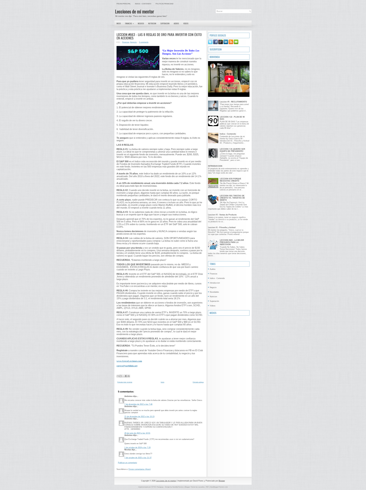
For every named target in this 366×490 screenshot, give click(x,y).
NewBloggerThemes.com (219, 487)
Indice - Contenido (143, 4)
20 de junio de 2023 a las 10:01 (137, 433)
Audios (176, 23)
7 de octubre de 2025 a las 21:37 (138, 458)
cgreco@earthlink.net (127, 366)
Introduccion (215, 283)
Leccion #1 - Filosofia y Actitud (221, 227)
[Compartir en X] (123, 376)
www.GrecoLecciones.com (129, 361)
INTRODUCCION (215, 166)
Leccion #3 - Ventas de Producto (222, 215)
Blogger (222, 481)
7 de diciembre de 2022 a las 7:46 (138, 404)
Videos (185, 23)
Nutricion (152, 23)
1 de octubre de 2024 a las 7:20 (137, 447)
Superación (214, 301)
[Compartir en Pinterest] (128, 376)
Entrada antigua (198, 382)
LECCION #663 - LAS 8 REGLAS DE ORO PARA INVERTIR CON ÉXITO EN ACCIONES (159, 36)
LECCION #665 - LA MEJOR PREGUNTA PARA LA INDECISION (232, 242)
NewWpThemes (178, 487)
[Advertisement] (216, 334)
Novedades (214, 292)
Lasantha (201, 487)
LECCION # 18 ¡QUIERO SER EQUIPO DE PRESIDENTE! (232, 150)
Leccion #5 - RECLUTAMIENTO (233, 102)
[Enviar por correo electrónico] (117, 376)
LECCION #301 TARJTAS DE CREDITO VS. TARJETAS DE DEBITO (232, 198)
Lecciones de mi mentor (134, 11)
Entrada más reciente (124, 382)
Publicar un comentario (127, 463)
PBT (207, 487)
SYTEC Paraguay (157, 487)
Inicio (119, 23)
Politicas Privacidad (164, 4)
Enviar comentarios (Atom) (140, 469)
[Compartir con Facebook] (126, 376)
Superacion (164, 23)
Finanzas (129, 23)
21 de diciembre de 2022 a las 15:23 (139, 416)
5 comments (143, 42)
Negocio (141, 23)
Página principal (124, 4)
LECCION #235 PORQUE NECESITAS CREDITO (230, 180)
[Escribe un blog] (120, 376)
